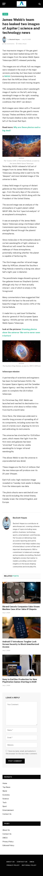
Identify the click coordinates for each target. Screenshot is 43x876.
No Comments (9, 44)
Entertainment (8, 810)
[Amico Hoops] (21, 4)
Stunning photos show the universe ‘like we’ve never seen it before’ (21, 332)
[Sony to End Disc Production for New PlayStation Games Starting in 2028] (21, 665)
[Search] (39, 4)
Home (5, 783)
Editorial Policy (8, 845)
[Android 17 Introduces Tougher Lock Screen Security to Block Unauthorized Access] (21, 627)
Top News (6, 787)
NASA (7, 76)
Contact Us (7, 814)
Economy (6, 795)
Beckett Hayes (15, 39)
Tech (5, 14)
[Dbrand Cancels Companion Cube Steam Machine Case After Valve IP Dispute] (21, 592)
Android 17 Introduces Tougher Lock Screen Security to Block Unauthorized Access (20, 644)
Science (6, 799)
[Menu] (3, 4)
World (5, 791)
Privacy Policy (8, 842)
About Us (6, 830)
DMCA (5, 838)
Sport (5, 806)
